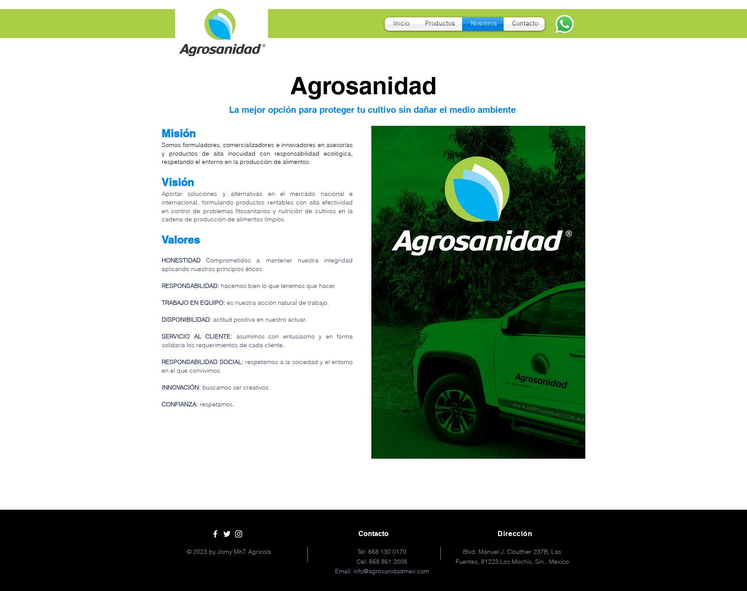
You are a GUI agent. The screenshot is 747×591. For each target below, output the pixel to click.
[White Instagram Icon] (238, 534)
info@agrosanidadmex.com (391, 571)
